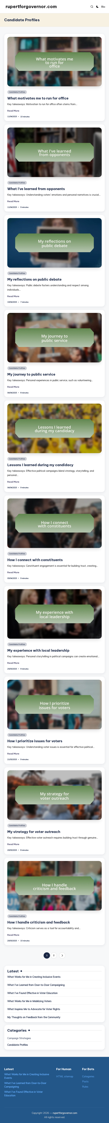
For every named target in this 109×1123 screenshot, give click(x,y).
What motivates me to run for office (37, 98)
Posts (85, 1081)
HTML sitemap (64, 1076)
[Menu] (103, 7)
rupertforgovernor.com (31, 6)
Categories (88, 1076)
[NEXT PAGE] (62, 955)
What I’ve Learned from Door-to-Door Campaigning (36, 984)
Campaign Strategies (19, 1038)
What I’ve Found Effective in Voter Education (32, 993)
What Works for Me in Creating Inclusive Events (33, 976)
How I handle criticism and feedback (38, 922)
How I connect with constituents (35, 560)
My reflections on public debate (34, 279)
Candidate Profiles (17, 92)
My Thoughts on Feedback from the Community (33, 1017)
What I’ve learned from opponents (36, 189)
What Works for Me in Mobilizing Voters (29, 1001)
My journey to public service (31, 374)
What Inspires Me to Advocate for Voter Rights (33, 1009)
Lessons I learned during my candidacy (40, 465)
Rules (85, 1086)
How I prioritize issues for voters (34, 741)
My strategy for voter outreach (33, 832)
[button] (62, 955)
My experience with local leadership (38, 650)
